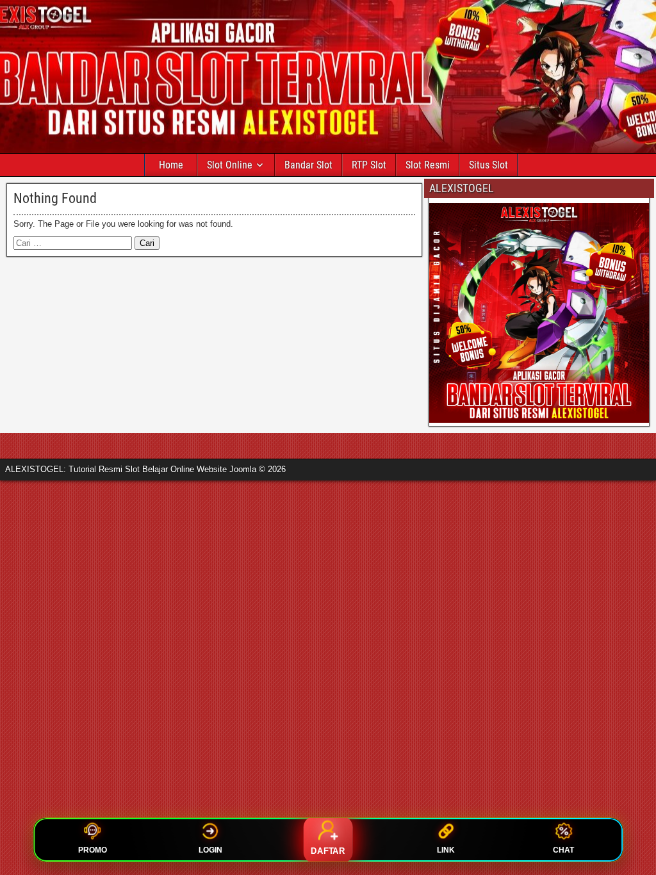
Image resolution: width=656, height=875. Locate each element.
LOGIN (210, 850)
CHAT (563, 850)
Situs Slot (488, 165)
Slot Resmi (428, 165)
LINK (446, 850)
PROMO (92, 850)
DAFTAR (328, 851)
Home (171, 165)
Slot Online (229, 165)
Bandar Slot (308, 165)
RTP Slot (369, 165)
